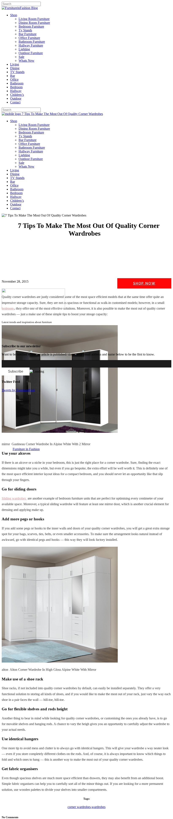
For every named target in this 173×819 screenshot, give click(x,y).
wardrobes (98, 807)
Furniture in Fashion (26, 449)
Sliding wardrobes (14, 498)
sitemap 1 (8, 337)
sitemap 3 (35, 337)
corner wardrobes (79, 807)
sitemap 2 (21, 337)
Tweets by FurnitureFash (18, 390)
